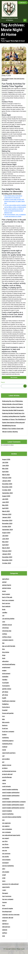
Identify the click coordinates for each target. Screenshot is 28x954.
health (4, 698)
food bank (5, 682)
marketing (5, 737)
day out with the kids (8, 646)
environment (6, 673)
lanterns (4, 725)
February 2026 (6, 478)
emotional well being (8, 664)
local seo (5, 728)
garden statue (6, 689)
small (4, 875)
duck (3, 658)
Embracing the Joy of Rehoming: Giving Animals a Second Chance (12, 402)
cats (3, 621)
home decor (6, 707)
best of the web (7, 597)
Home (2, 39)
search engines (7, 811)
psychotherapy (7, 777)
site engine (5, 872)
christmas (5, 628)
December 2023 (7, 557)
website (4, 930)
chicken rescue (7, 625)
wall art (4, 920)
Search (3, 382)
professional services (9, 771)
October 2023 (6, 563)
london (4, 734)
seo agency (5, 826)
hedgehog (5, 704)
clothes (4, 634)
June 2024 (5, 539)
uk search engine (7, 908)
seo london (5, 847)
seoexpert (5, 862)
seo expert (5, 838)
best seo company (8, 600)
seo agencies (6, 823)
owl (3, 756)
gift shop (5, 695)
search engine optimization (10, 792)
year (3, 936)
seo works (5, 856)
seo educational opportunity (11, 835)
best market (6, 594)
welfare (4, 933)
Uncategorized (6, 911)
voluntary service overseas (10, 914)
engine (4, 670)
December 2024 (7, 520)
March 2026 (6, 474)
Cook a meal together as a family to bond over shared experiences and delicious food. (14, 210)
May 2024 (5, 542)
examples (5, 676)
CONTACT (22, 2)
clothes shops (6, 637)
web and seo (6, 927)
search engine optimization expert (13, 805)
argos (4, 591)
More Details (14, 377)
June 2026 (5, 465)
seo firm (5, 841)
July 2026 (5, 462)
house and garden (8, 713)
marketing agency (8, 740)
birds (3, 609)
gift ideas (5, 692)
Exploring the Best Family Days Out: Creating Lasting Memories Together (14, 415)
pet (3, 762)
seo (3, 820)
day (3, 643)
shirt (3, 869)
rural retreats (6, 786)
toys (3, 905)
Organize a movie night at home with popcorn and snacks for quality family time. (14, 201)
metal (4, 750)
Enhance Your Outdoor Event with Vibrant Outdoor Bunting (12, 430)
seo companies (7, 829)
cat (3, 615)
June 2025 (5, 502)
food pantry (6, 686)
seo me (4, 850)
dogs (3, 655)
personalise (6, 759)
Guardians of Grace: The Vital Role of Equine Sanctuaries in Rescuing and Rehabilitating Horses (14, 422)
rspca (4, 783)
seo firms (5, 844)
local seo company (8, 731)
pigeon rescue (6, 765)
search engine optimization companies (10, 797)
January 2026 (6, 481)
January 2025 (6, 517)
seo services (6, 853)
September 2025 (7, 493)
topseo (4, 902)
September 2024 (7, 529)
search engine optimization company (14, 801)
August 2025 (6, 496)
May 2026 (5, 468)
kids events (5, 722)
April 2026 (5, 471)
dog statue (5, 652)
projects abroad (7, 774)
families (4, 679)
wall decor (5, 924)
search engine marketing (10, 789)
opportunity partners (8, 753)
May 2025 (5, 505)
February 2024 (6, 551)
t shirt (4, 890)
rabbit (4, 780)
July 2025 (5, 499)
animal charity (6, 585)
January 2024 (6, 554)
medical (4, 747)
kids (3, 719)
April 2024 (5, 545)
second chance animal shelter (11, 817)
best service (6, 603)
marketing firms (7, 744)
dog (3, 649)
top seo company (7, 899)
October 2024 (6, 526)
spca (3, 881)
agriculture (5, 579)
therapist (5, 893)
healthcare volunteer (8, 701)
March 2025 (6, 511)
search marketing (7, 814)
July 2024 (5, 535)
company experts (7, 640)
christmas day (6, 631)
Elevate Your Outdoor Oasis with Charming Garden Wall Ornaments (13, 408)
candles (4, 612)
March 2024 (6, 548)
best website (6, 606)
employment (6, 667)
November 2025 (7, 487)
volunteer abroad (7, 917)
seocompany (6, 859)
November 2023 (7, 560)
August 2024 (6, 532)
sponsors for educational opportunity (10, 885)
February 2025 (6, 514)
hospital (4, 710)
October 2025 (6, 490)
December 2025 (7, 484)
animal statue (6, 588)
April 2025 (5, 508)
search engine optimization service (13, 808)
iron (3, 716)
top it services (6, 896)
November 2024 (7, 523)
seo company (6, 832)
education (5, 661)
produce (4, 768)
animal (4, 582)
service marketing (8, 866)
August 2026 (6, 459)
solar (3, 878)
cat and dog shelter (8, 618)
